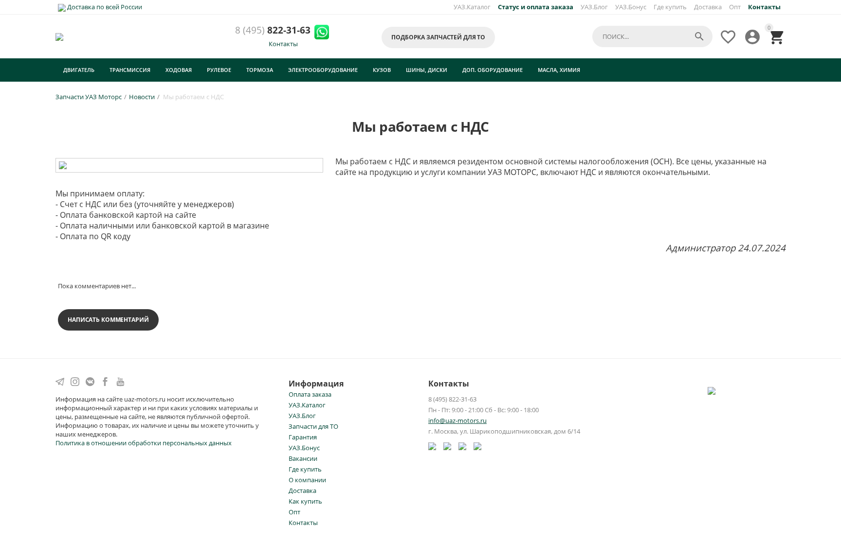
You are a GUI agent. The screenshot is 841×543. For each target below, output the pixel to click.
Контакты (283, 43)
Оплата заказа (310, 394)
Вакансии (303, 458)
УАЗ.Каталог (472, 6)
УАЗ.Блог (594, 6)
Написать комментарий (108, 319)
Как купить (305, 501)
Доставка (708, 6)
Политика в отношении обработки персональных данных (143, 442)
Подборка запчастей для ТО (438, 37)
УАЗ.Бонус (630, 6)
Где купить (670, 6)
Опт (735, 6)
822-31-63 (273, 30)
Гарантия (303, 437)
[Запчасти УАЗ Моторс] (60, 36)
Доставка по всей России (104, 6)
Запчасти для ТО (313, 426)
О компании (307, 479)
